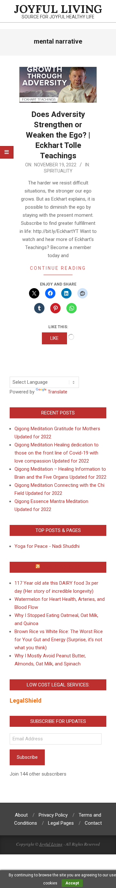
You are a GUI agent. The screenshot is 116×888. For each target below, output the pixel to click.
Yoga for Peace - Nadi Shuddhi (47, 546)
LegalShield (26, 700)
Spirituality (58, 170)
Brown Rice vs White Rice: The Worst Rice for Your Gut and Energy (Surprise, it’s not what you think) (59, 640)
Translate (57, 392)
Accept (72, 883)
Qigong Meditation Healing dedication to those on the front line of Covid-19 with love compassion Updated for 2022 (57, 453)
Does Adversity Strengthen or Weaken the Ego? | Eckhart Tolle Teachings (58, 135)
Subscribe (27, 757)
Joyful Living (51, 844)
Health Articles (61, 567)
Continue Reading (58, 268)
